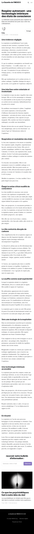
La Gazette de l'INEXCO (11, 2)
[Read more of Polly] (4, 29)
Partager (28, 31)
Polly (3, 33)
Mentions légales (24, 518)
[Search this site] (28, 2)
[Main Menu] (31, 2)
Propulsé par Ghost (17, 521)
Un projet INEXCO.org (12, 518)
